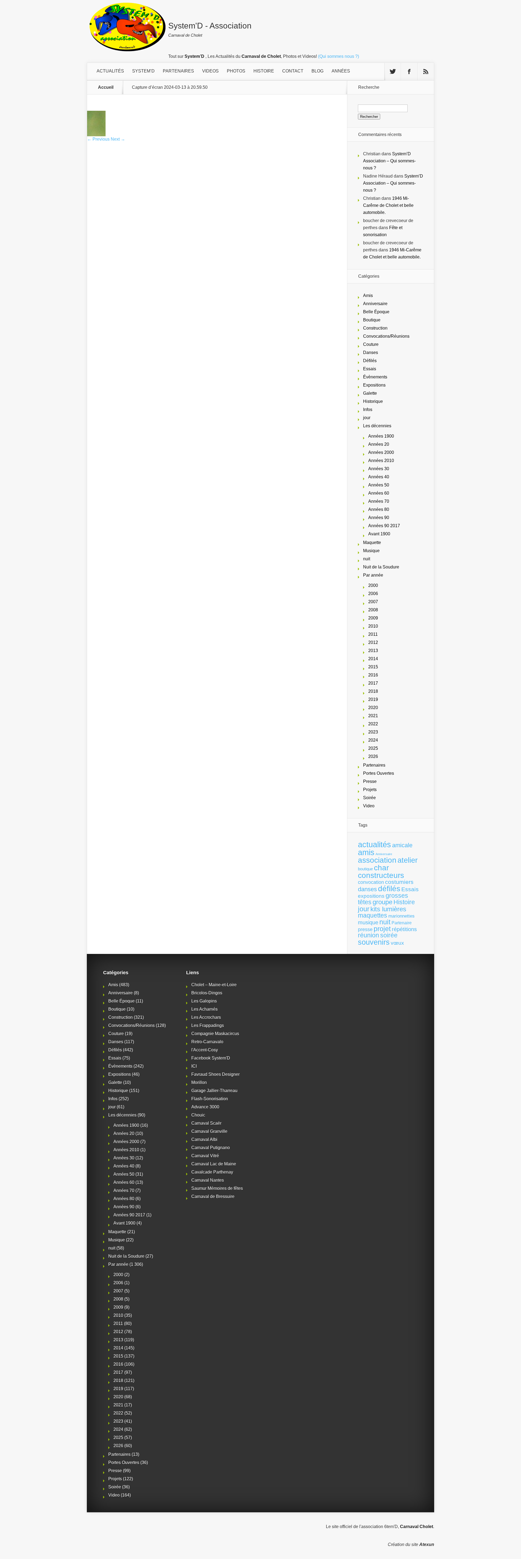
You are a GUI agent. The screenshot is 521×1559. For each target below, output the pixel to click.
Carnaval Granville (209, 1131)
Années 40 (378, 477)
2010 (373, 626)
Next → (118, 139)
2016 (373, 675)
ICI (194, 1066)
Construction (375, 328)
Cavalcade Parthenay (212, 1172)
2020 (373, 707)
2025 (373, 748)
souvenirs (374, 942)
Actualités (110, 71)
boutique (365, 869)
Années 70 (378, 501)
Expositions (374, 385)
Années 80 (378, 509)
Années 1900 (381, 436)
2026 (373, 756)
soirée (389, 935)
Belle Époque (376, 311)
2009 (373, 618)
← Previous (98, 139)
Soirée (369, 797)
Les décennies (377, 425)
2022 (373, 724)
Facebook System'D (210, 1058)
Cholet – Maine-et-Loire (214, 984)
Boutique (371, 320)
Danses (370, 352)
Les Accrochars (206, 1017)
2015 (373, 667)
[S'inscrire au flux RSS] (426, 71)
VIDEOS (210, 71)
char (381, 868)
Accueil (105, 87)
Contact (292, 71)
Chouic (198, 1115)
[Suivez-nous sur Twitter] (393, 71)
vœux (397, 943)
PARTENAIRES (178, 71)
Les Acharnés (204, 1009)
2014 (373, 658)
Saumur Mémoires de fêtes (217, 1188)
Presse (370, 781)
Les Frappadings (207, 1025)
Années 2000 (381, 452)
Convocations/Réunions (386, 336)
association (377, 860)
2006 (373, 593)
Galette (370, 393)
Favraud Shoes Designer (215, 1074)
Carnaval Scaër (206, 1123)
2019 (373, 699)
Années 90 (378, 517)
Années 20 (378, 444)
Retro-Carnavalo (207, 1041)
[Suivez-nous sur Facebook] (409, 71)
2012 (373, 642)
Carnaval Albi (204, 1139)
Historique (373, 401)
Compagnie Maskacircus (215, 1033)
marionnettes (401, 916)
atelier (408, 860)
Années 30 (378, 468)
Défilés (370, 360)
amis (366, 852)
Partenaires (374, 765)
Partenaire (402, 923)
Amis (368, 295)
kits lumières (388, 909)
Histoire (404, 902)
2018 (373, 691)
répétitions (404, 929)
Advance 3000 (205, 1107)
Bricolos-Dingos (206, 993)
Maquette (372, 542)
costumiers (399, 882)
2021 (373, 715)
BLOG (317, 71)
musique (368, 922)
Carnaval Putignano (210, 1147)
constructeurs (381, 875)
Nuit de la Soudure (381, 567)
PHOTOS (236, 71)
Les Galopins (204, 1001)
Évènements (375, 377)
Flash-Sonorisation (209, 1098)
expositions (371, 896)
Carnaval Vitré (205, 1155)
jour (366, 417)
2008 (373, 610)
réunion (368, 935)
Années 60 (378, 493)
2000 (373, 585)
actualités (374, 844)
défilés (389, 888)
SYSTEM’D (143, 71)
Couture (371, 344)
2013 (373, 650)
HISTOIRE (263, 71)
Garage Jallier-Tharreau (214, 1090)
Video (368, 806)
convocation (371, 882)
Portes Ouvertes (378, 773)
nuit (366, 558)
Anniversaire (375, 303)
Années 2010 (381, 460)
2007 (373, 601)
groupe (382, 902)
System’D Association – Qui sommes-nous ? (389, 160)
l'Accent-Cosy (204, 1050)
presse (365, 929)
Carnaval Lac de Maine (213, 1164)
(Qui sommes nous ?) (338, 56)
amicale (402, 845)
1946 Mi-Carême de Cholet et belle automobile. (388, 205)
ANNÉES (341, 71)
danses (367, 889)
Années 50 (378, 485)
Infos (367, 409)
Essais (369, 368)
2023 (373, 732)
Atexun (426, 1544)
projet (382, 928)
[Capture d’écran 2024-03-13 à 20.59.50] (96, 134)
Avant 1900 (379, 534)
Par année (373, 575)
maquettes (372, 915)
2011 (373, 634)
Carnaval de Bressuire (212, 1196)
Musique (371, 550)
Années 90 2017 (384, 525)
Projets (370, 789)
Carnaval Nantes (207, 1180)
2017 (373, 683)
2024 (373, 740)
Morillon (199, 1082)
